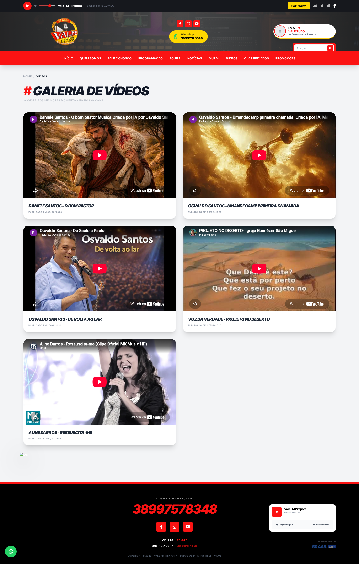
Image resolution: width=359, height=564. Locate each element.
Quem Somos (90, 58)
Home (27, 76)
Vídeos (231, 58)
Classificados (256, 58)
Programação (150, 58)
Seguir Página (286, 525)
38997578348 (175, 509)
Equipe (175, 58)
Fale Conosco (120, 58)
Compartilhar (322, 525)
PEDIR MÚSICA (298, 6)
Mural (214, 58)
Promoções (285, 58)
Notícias (194, 58)
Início (68, 58)
